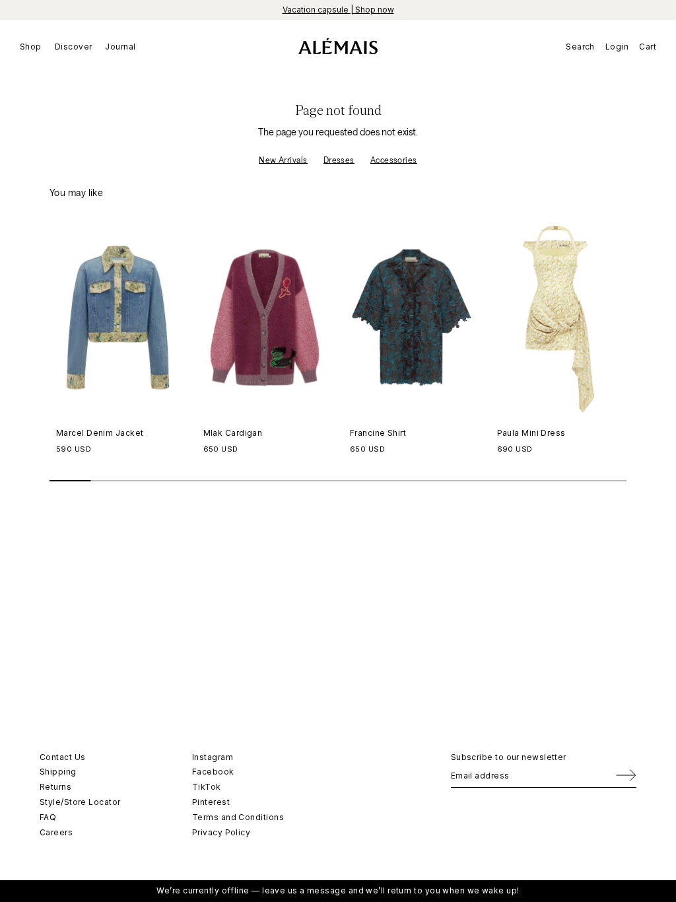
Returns (55, 787)
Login (616, 47)
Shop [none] (31, 47)
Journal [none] (120, 47)
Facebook (213, 772)
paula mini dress (531, 433)
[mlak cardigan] (265, 317)
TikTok (206, 787)
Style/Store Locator (80, 802)
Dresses (339, 159)
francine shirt (378, 433)
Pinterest (211, 802)
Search (580, 47)
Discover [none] (73, 47)
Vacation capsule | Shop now (338, 10)
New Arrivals (283, 159)
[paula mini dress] (558, 317)
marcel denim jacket (100, 433)
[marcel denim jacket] (118, 317)
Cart (647, 47)
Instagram (212, 757)
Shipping (58, 772)
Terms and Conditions (238, 817)
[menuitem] (34, 46)
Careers (56, 832)
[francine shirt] (411, 317)
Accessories (393, 159)
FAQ (48, 817)
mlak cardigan (233, 433)
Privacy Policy (221, 832)
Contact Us (63, 757)
